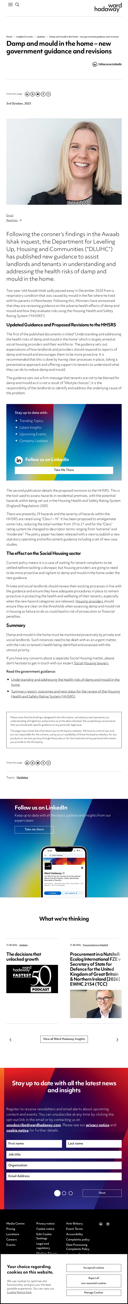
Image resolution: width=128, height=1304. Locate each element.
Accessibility (74, 1234)
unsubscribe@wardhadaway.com (33, 1125)
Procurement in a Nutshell (95, 945)
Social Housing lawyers (91, 663)
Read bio (12, 220)
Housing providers (89, 601)
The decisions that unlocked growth (23, 957)
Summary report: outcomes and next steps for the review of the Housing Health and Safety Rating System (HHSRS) (65, 694)
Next (117, 1040)
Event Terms (74, 1229)
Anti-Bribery (74, 1224)
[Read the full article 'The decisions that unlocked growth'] (32, 979)
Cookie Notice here (19, 1292)
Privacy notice (45, 1224)
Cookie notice (45, 1229)
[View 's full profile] (64, 162)
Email (9, 216)
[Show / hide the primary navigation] (10, 4)
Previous (10, 1040)
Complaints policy (78, 1240)
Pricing (10, 1229)
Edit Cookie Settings (44, 1237)
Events (11, 1245)
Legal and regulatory (43, 1246)
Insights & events (24, 37)
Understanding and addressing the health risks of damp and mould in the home (65, 682)
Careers (11, 1240)
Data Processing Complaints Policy (78, 1247)
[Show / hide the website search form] (17, 5)
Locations (12, 1234)
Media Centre (15, 1224)
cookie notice (17, 1130)
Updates (41, 37)
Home (9, 37)
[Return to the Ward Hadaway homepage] (108, 7)
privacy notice (97, 1125)
